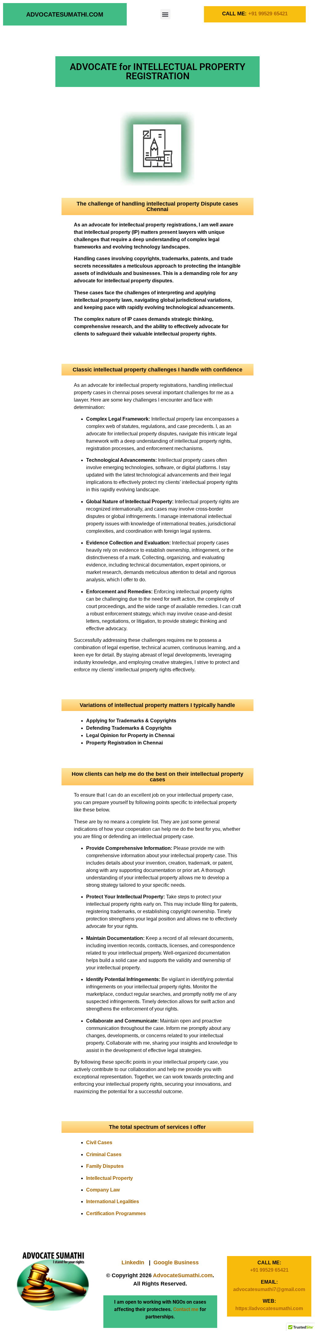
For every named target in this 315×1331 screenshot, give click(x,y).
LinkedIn (133, 1262)
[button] (165, 14)
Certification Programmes (116, 1213)
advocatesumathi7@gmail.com (269, 1289)
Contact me (185, 1309)
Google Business (176, 1262)
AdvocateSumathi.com (183, 1275)
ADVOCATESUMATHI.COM (64, 14)
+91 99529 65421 (268, 14)
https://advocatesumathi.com (269, 1308)
